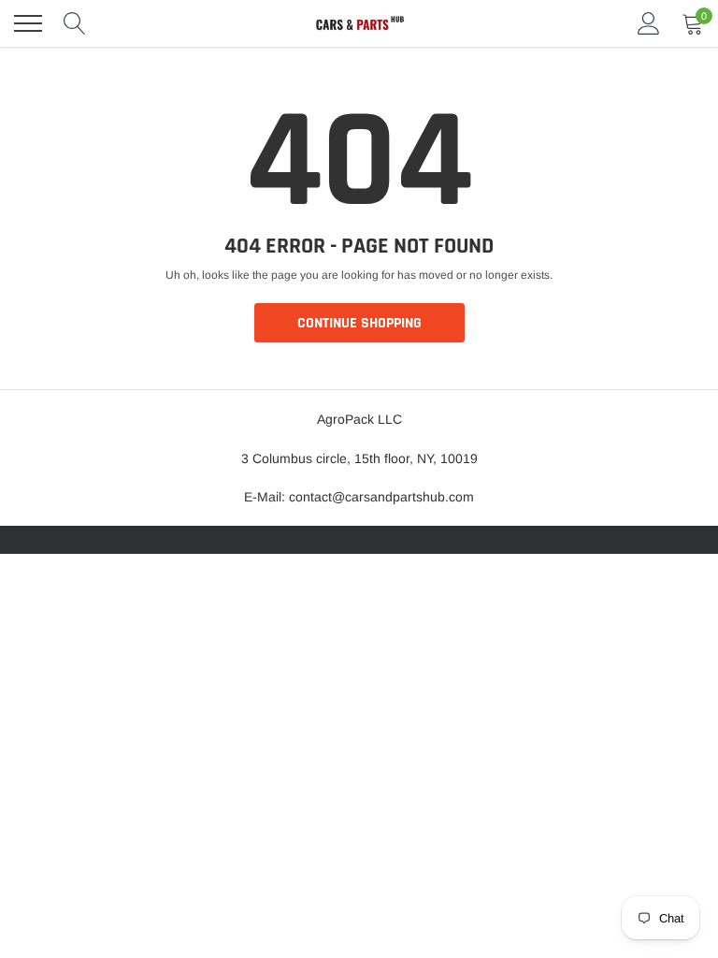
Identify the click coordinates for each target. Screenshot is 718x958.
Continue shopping (359, 323)
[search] (75, 23)
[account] (649, 23)
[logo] (359, 23)
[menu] (28, 23)
